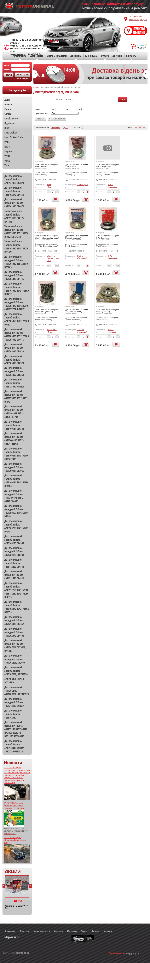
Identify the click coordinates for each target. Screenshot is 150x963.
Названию (55, 127)
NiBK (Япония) (50, 186)
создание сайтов (117, 953)
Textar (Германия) (112, 186)
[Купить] (55, 199)
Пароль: (7, 69)
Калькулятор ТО (17, 90)
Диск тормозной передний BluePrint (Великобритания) (47, 237)
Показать (40, 119)
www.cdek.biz (10, 834)
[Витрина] (140, 127)
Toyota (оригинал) (112, 331)
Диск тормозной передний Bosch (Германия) (76, 237)
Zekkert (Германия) (82, 331)
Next (30, 886)
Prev (3, 886)
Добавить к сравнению (47, 180)
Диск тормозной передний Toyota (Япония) (107, 310)
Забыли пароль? (22, 74)
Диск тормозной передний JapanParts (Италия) (46, 310)
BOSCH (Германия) (82, 257)
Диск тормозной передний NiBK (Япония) (46, 165)
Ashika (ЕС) (82, 185)
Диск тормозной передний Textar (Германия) (107, 165)
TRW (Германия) (112, 257)
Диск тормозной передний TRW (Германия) (107, 237)
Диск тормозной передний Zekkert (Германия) (76, 310)
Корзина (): (142, 45)
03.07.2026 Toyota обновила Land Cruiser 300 (15, 840)
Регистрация (22, 78)
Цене (65, 127)
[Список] (136, 127)
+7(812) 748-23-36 (21, 39)
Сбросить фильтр (57, 119)
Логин (6, 65)
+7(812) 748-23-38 (21, 45)
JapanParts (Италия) (52, 331)
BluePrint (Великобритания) (53, 258)
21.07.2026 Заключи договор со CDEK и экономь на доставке (14, 805)
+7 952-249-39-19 (20, 48)
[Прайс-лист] (144, 127)
